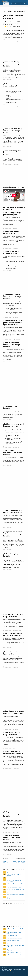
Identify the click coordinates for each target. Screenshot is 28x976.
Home (4, 11)
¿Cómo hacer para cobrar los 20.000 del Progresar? (15, 949)
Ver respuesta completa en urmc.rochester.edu (11, 550)
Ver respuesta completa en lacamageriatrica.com (11, 363)
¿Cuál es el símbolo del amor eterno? (15, 938)
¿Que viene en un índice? (12, 935)
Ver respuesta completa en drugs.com (9, 528)
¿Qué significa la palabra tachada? (14, 887)
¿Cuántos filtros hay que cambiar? (14, 872)
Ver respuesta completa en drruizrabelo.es (10, 248)
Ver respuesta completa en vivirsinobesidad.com (11, 80)
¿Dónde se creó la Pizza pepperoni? (14, 892)
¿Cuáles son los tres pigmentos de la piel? (15, 889)
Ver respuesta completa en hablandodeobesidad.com (12, 630)
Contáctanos (4, 969)
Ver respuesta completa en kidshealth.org (10, 228)
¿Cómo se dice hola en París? (13, 940)
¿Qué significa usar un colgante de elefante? (14, 875)
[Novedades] (25, 3)
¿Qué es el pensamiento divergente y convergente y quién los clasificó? (19, 861)
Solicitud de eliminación (8, 39)
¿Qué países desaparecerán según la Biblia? (14, 933)
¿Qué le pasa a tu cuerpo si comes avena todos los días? (15, 946)
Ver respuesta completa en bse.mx (9, 748)
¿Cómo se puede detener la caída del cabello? (15, 929)
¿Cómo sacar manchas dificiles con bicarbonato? (14, 881)
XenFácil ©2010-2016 (10, 973)
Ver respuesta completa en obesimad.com (10, 420)
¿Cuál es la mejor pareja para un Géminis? (16, 877)
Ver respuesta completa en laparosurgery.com (11, 447)
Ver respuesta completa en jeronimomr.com (10, 667)
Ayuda (23, 969)
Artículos (10, 11)
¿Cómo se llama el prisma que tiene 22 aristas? (15, 955)
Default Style (5, 967)
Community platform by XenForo (12, 972)
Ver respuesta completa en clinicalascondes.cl (11, 164)
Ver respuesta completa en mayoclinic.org (10, 41)
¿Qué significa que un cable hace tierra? (15, 894)
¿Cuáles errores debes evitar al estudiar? (15, 943)
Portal (8, 970)
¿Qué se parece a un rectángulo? (14, 952)
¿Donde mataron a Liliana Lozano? (6, 863)
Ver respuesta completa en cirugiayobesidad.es (11, 832)
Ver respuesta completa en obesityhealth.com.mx (11, 339)
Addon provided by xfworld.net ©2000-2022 (9, 974)
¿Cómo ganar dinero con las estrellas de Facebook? (15, 884)
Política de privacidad (17, 969)
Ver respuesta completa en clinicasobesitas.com (11, 466)
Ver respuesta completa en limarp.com (10, 570)
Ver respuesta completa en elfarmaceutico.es (11, 855)
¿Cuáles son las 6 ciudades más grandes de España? (15, 898)
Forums (6, 3)
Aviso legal (10, 969)
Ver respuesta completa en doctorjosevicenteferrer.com (12, 147)
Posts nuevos (4, 5)
